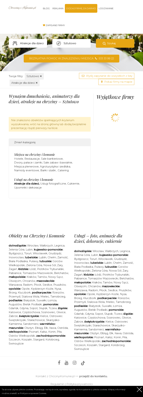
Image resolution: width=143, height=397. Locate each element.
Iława (52, 327)
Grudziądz (55, 253)
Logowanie (106, 8)
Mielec (44, 296)
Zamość (62, 257)
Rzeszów (58, 292)
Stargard (38, 339)
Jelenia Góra (16, 249)
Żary (60, 265)
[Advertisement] (72, 215)
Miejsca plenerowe (26, 166)
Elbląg (39, 327)
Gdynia (24, 308)
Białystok (29, 300)
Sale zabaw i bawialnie (57, 162)
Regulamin (57, 384)
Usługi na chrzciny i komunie (33, 180)
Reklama (57, 8)
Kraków (31, 276)
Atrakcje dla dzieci (24, 82)
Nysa (58, 288)
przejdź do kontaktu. (93, 376)
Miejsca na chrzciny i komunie (34, 154)
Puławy (33, 261)
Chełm (52, 257)
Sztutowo (34, 76)
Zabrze (13, 316)
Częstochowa (31, 312)
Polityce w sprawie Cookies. (33, 393)
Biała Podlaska (18, 261)
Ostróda (62, 327)
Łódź (32, 269)
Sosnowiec (48, 312)
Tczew (53, 308)
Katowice (15, 312)
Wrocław (32, 245)
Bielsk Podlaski (32, 304)
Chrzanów (28, 280)
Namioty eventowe (26, 170)
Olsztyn (29, 327)
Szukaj (111, 43)
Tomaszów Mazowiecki (38, 273)
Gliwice (61, 312)
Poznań (34, 331)
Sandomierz (31, 323)
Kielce (44, 316)
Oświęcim (15, 280)
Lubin (29, 249)
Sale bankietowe (52, 158)
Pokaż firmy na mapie (118, 81)
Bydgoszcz (16, 253)
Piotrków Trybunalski (50, 269)
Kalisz (43, 331)
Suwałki (41, 300)
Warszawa (15, 284)
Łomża (52, 300)
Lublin (42, 257)
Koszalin (26, 339)
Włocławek (40, 253)
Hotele (18, 158)
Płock (37, 284)
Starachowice (36, 320)
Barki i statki (48, 170)
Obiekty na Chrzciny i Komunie (37, 235)
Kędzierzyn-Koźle (42, 288)
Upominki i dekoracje (28, 187)
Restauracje (32, 158)
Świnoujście (16, 343)
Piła (59, 331)
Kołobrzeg (52, 339)
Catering (63, 170)
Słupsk (43, 308)
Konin (52, 331)
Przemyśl (14, 296)
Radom (28, 284)
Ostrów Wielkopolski (22, 335)
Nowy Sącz (55, 276)
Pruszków (59, 284)
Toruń (28, 253)
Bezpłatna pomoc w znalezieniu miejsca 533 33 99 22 (71, 58)
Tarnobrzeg (57, 296)
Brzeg (13, 292)
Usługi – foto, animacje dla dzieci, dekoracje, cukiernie (98, 238)
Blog (46, 8)
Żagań (13, 269)
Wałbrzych (46, 245)
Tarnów (42, 276)
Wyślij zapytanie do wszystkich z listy (108, 75)
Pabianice (15, 273)
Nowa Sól (49, 265)
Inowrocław (16, 257)
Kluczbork (24, 292)
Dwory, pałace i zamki (28, 162)
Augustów (15, 304)
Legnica (59, 245)
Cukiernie (73, 183)
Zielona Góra (34, 265)
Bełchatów (61, 273)
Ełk (46, 327)
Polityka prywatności (79, 384)
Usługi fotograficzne (53, 183)
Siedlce (47, 284)
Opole (26, 288)
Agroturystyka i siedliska (55, 166)
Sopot (34, 308)
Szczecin (14, 339)
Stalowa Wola (30, 296)
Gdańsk (13, 308)
